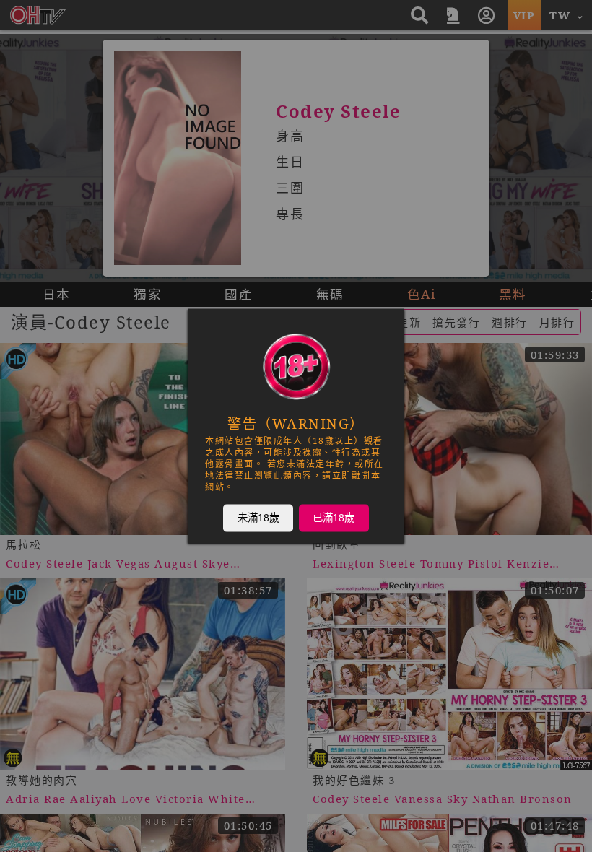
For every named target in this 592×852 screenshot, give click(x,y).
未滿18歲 (258, 517)
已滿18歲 (333, 517)
